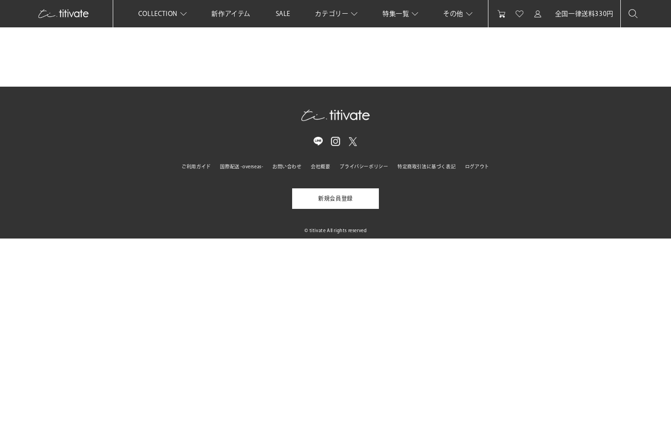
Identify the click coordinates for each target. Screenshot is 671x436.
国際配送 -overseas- (241, 166)
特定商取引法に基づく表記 (427, 166)
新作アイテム (231, 13)
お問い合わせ (287, 166)
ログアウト (477, 166)
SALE (283, 13)
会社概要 (320, 166)
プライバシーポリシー (364, 166)
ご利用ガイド (196, 166)
